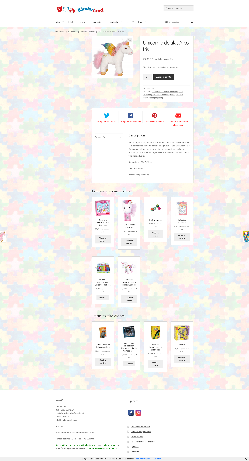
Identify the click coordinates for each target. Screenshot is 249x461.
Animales (174, 91)
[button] (129, 40)
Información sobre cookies (143, 441)
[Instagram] (138, 413)
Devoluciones (137, 436)
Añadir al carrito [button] (102, 239)
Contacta (135, 451)
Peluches (179, 94)
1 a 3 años (156, 91)
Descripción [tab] (100, 137)
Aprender (98, 22)
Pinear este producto (154, 121)
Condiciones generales (141, 431)
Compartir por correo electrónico (178, 123)
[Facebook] (131, 413)
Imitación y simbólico (79, 31)
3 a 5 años (165, 91)
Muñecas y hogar (95, 31)
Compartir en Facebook (130, 121)
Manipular (114, 22)
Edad (70, 22)
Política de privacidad (140, 426)
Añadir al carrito (163, 76)
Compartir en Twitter (106, 121)
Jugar (83, 22)
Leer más (102, 298)
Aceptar (157, 458)
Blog (140, 22)
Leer (128, 22)
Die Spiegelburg (156, 97)
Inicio (58, 22)
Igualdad (135, 446)
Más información (143, 458)
